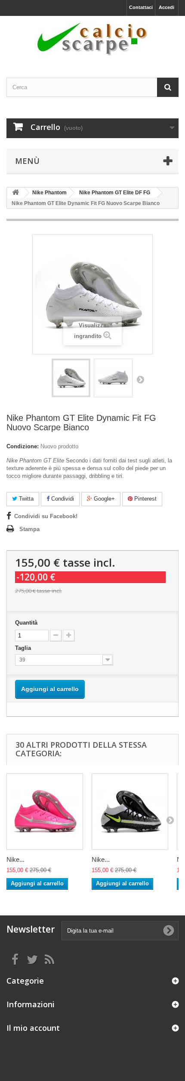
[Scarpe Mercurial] (92, 39)
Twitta (25, 498)
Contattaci (141, 7)
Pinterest (145, 498)
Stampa (29, 529)
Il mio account (33, 1028)
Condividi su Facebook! (45, 516)
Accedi (166, 7)
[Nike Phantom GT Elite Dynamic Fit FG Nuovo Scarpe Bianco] (71, 378)
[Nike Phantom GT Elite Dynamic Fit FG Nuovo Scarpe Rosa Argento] (44, 811)
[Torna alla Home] (15, 192)
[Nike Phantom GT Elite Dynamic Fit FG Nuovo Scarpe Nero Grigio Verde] (130, 811)
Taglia (24, 648)
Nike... (15, 859)
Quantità (26, 622)
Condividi (61, 498)
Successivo (140, 379)
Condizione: (22, 446)
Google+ (103, 498)
